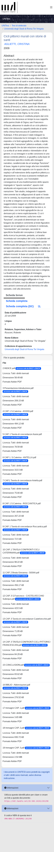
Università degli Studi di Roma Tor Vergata (24, 29)
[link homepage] (10, 7)
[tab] (39, 306)
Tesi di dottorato (19, 25)
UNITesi (5, 25)
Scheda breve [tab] (14, 295)
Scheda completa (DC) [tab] (20, 306)
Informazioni (12, 788)
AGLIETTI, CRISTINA (16, 44)
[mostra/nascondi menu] (51, 7)
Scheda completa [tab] (16, 300)
